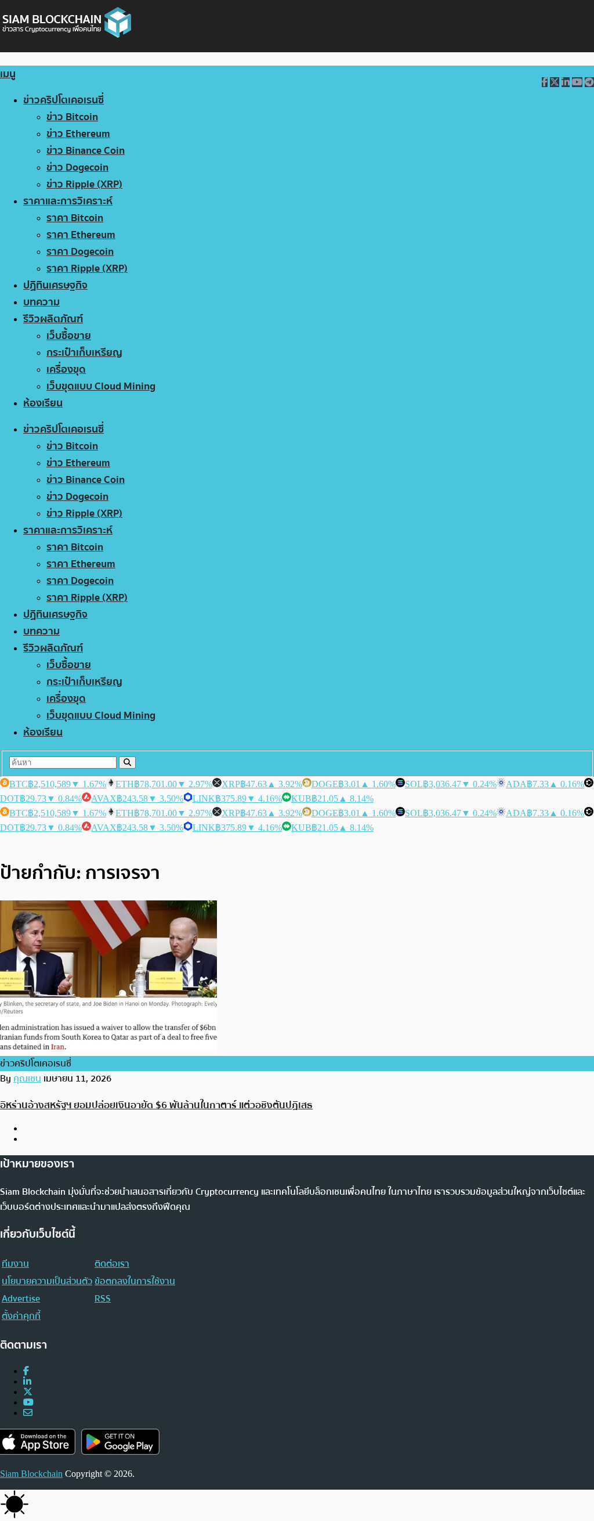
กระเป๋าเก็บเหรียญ (84, 352)
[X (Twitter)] (27, 1392)
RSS (103, 1298)
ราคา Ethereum (80, 234)
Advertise (21, 1298)
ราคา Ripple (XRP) (87, 268)
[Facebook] (26, 1371)
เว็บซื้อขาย (68, 335)
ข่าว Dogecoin (77, 167)
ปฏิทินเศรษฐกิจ (55, 285)
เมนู (8, 74)
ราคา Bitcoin (74, 218)
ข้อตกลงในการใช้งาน (135, 1281)
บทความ (41, 302)
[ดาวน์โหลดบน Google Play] (120, 1442)
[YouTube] (28, 1402)
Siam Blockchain (31, 1474)
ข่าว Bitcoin (72, 117)
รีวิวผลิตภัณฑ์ (53, 319)
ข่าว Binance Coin (85, 150)
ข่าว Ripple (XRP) (84, 184)
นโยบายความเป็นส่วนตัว (47, 1281)
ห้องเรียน (43, 403)
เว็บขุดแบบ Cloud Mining (100, 386)
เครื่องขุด (66, 369)
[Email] (27, 1413)
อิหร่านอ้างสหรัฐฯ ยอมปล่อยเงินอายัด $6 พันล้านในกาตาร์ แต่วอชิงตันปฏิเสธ (156, 1105)
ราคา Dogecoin (80, 251)
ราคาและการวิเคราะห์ (68, 201)
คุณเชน (27, 1078)
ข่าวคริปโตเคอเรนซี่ (63, 100)
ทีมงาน (15, 1263)
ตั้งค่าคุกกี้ (21, 1316)
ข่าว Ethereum (78, 133)
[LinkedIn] (27, 1381)
